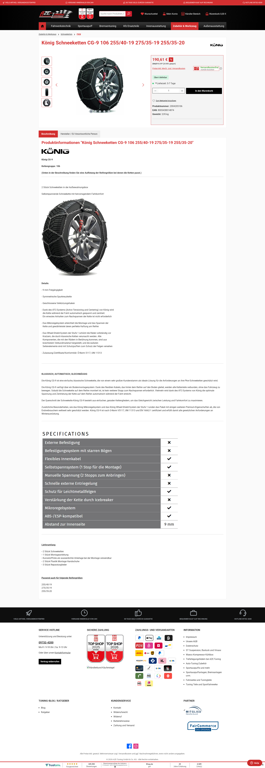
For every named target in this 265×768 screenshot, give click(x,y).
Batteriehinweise (121, 721)
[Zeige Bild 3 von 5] (100, 111)
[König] (216, 45)
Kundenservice (121, 700)
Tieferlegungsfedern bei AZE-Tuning (203, 659)
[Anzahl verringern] (155, 90)
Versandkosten (124, 754)
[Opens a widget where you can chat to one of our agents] (254, 763)
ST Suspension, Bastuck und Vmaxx (203, 650)
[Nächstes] (143, 84)
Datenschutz (192, 646)
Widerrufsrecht (120, 712)
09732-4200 (46, 642)
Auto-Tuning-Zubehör (196, 663)
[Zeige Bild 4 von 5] (104, 111)
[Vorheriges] (57, 84)
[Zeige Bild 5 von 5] (109, 111)
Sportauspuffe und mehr (198, 668)
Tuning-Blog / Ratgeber (54, 700)
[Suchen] (128, 14)
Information (192, 630)
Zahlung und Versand (123, 725)
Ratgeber (45, 712)
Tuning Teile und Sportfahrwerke (202, 684)
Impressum (191, 637)
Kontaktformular (62, 652)
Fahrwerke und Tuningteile (199, 680)
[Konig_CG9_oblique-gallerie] (99, 85)
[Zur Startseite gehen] (56, 14)
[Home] (42, 26)
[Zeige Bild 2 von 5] (95, 111)
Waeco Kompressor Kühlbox (199, 654)
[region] (93, 85)
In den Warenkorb (204, 91)
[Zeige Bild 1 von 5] (91, 111)
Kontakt (117, 707)
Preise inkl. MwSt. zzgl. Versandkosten (168, 68)
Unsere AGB (191, 641)
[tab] (48, 134)
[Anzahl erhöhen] (182, 90)
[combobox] (112, 14)
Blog (43, 707)
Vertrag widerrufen (49, 661)
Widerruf (117, 716)
